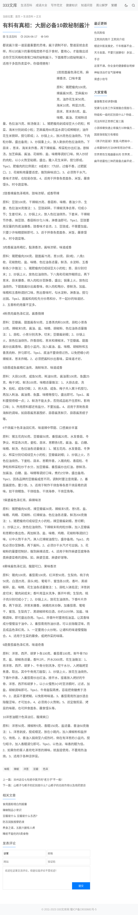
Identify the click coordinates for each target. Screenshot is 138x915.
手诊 (97, 59)
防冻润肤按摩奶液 (13, 821)
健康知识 (71, 5)
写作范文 (56, 5)
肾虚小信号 (101, 79)
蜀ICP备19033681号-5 (83, 909)
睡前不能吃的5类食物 (15, 833)
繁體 (114, 5)
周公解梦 (102, 5)
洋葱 (26, 769)
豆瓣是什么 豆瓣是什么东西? (20, 815)
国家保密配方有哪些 (106, 134)
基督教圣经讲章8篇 (105, 101)
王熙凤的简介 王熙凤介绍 (109, 39)
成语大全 (41, 5)
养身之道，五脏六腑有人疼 (19, 827)
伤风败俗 (99, 32)
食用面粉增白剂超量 (15, 804)
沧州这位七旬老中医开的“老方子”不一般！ (38, 779)
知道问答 (87, 5)
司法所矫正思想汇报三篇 (109, 121)
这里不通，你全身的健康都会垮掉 (114, 65)
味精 (6, 769)
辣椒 (16, 769)
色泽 (45, 769)
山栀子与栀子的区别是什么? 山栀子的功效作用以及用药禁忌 (49, 785)
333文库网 (63, 909)
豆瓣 (35, 769)
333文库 (10, 5)
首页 (17, 16)
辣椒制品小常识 (12, 810)
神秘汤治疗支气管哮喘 (107, 72)
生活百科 (26, 5)
